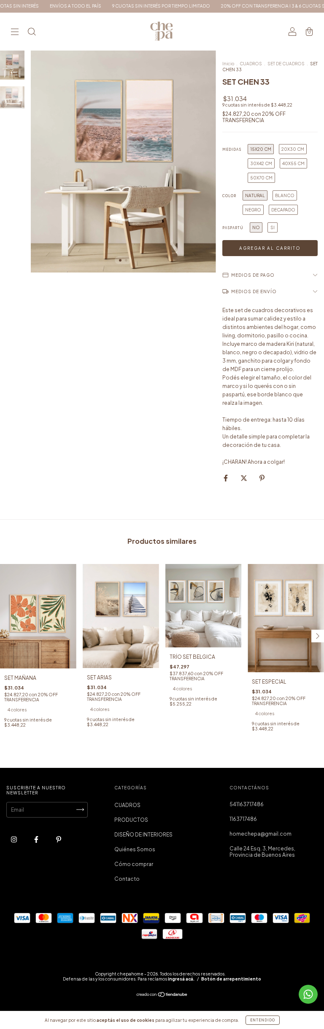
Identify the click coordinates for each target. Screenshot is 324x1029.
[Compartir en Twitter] (244, 478)
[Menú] (15, 32)
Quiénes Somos (134, 849)
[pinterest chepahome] (58, 839)
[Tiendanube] (162, 995)
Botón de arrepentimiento (231, 978)
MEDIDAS (231, 149)
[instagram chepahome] (14, 839)
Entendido (262, 1020)
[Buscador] (31, 32)
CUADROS (251, 63)
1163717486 (243, 819)
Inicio (228, 63)
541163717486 (247, 804)
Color (229, 196)
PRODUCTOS (131, 820)
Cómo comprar (133, 864)
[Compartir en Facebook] (226, 478)
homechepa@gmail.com (261, 834)
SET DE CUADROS (286, 63)
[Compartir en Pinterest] (262, 478)
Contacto (127, 879)
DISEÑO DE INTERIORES (143, 834)
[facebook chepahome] (37, 839)
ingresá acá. (181, 978)
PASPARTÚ (232, 228)
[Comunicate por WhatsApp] (308, 994)
